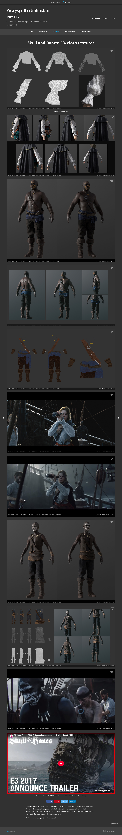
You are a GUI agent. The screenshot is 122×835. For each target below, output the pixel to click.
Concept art (70, 32)
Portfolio (43, 32)
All (32, 32)
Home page (96, 18)
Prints (113, 18)
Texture (56, 32)
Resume (105, 18)
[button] (114, 824)
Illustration (85, 32)
